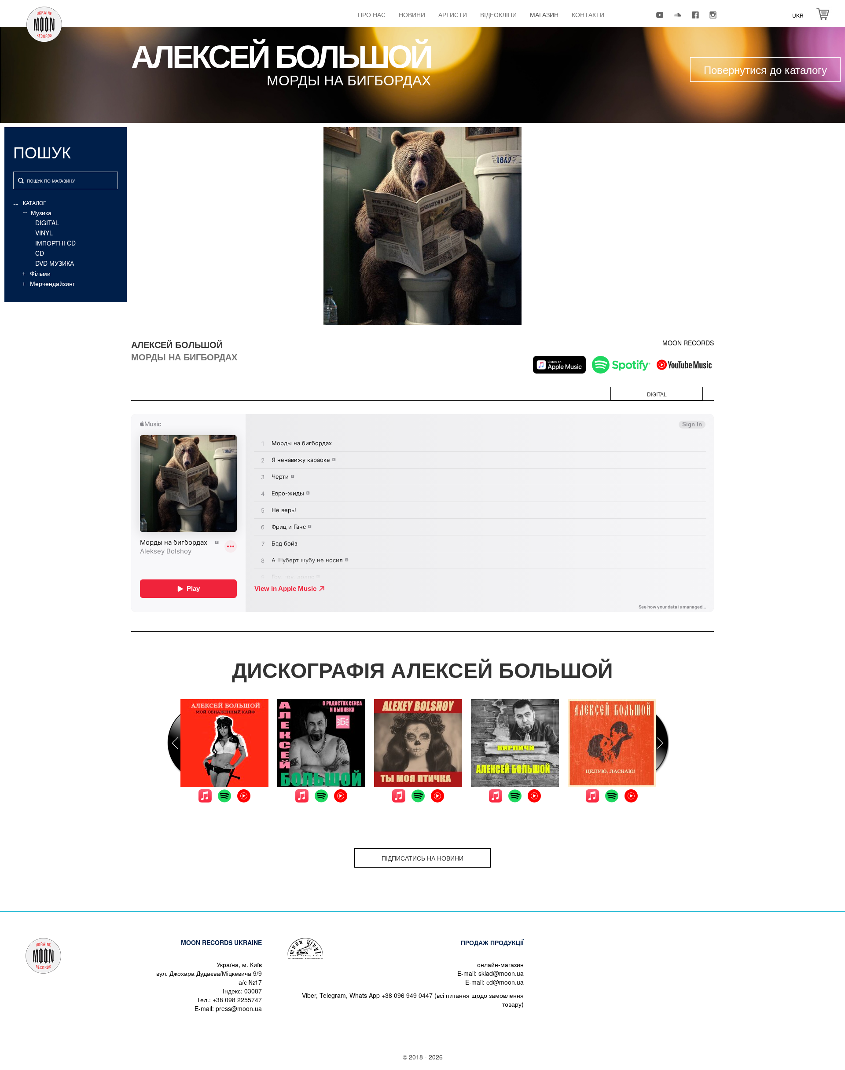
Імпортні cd (55, 242)
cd (39, 253)
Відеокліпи (498, 14)
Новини (412, 14)
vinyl (44, 232)
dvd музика (54, 263)
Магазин (544, 14)
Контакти (588, 14)
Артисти (452, 14)
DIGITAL (47, 222)
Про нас (372, 14)
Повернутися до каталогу (765, 69)
